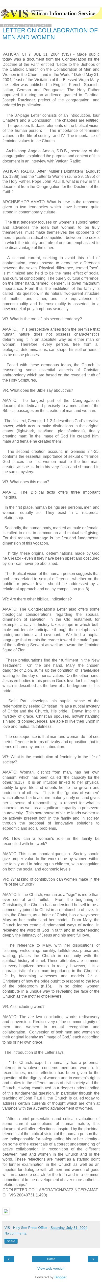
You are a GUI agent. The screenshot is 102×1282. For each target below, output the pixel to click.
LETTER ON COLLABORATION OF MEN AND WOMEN (50, 34)
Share (11, 1241)
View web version (51, 1268)
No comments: (15, 1233)
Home (51, 1259)
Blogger (60, 1277)
